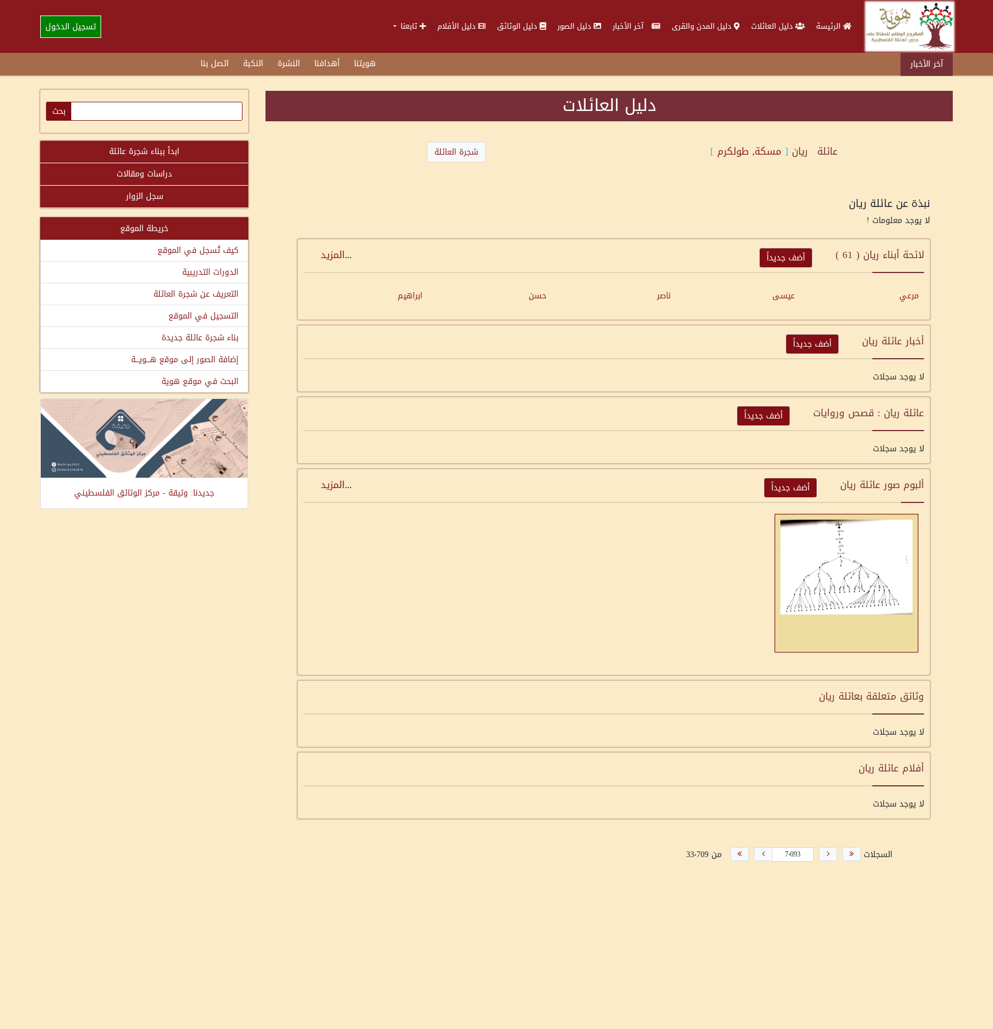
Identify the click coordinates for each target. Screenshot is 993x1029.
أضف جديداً (786, 258)
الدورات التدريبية (210, 272)
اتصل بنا (215, 63)
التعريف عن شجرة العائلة (195, 294)
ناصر (664, 296)
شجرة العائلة (456, 152)
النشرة (289, 63)
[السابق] (828, 854)
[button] (409, 26)
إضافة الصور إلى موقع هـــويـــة (184, 359)
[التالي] (763, 854)
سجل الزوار (144, 196)
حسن (537, 296)
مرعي (909, 296)
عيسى (783, 296)
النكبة (253, 63)
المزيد (333, 254)
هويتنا (365, 63)
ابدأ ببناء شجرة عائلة (144, 151)
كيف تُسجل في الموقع (197, 250)
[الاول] (851, 854)
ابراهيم (410, 296)
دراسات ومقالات (144, 174)
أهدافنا (327, 63)
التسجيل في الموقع (203, 316)
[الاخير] (739, 854)
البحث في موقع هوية (199, 381)
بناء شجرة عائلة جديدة (199, 337)
